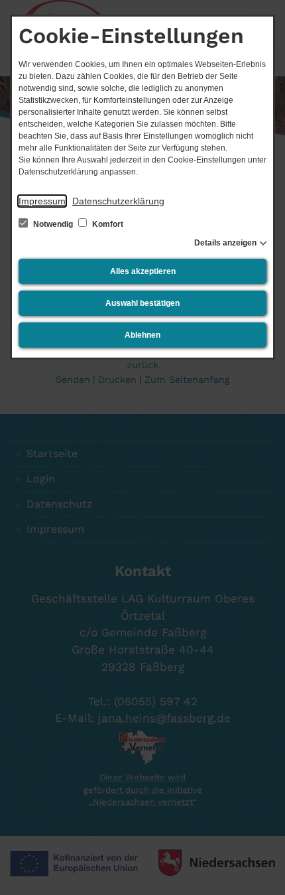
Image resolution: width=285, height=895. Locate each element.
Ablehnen (142, 335)
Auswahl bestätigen (142, 303)
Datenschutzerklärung (118, 201)
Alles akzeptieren (143, 271)
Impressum (42, 201)
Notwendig (53, 224)
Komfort (106, 224)
